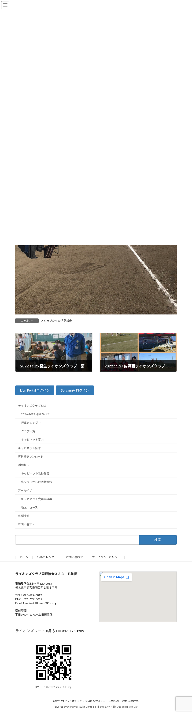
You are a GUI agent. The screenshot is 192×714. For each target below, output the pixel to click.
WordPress (73, 706)
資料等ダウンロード (30, 456)
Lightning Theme (94, 706)
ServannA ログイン (75, 391)
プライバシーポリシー (106, 557)
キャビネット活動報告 (35, 473)
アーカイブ (25, 490)
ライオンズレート (30, 630)
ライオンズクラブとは (32, 406)
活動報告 (23, 465)
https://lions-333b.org (59, 687)
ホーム (24, 557)
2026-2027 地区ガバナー (36, 414)
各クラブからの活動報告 (56, 320)
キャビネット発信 (29, 448)
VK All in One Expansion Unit (122, 706)
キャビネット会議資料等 (36, 499)
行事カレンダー (31, 423)
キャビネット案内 (32, 439)
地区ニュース (29, 507)
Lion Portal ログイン (35, 391)
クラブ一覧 (28, 431)
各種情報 (23, 516)
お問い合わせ (26, 524)
